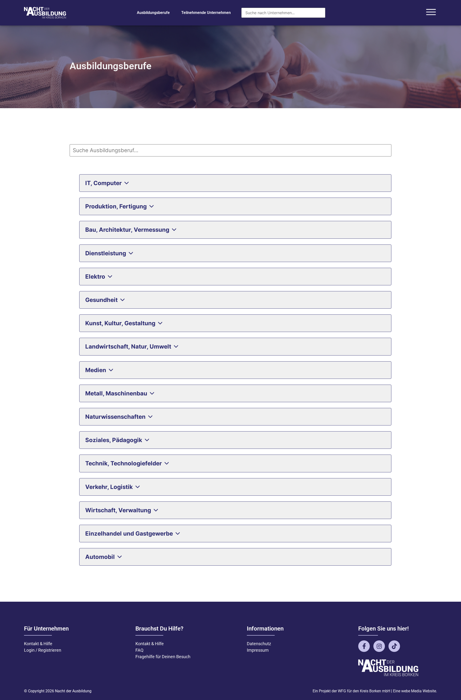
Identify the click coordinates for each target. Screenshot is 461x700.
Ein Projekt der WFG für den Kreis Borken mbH (351, 691)
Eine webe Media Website (414, 691)
